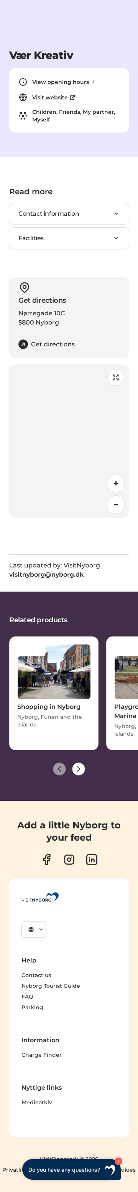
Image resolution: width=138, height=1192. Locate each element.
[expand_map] (115, 377)
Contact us (36, 975)
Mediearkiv (36, 1102)
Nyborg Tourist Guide (50, 985)
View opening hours (60, 82)
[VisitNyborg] (40, 897)
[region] (69, 441)
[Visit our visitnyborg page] (46, 859)
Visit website (50, 97)
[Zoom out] (116, 504)
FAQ (27, 996)
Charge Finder (41, 1054)
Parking (32, 1007)
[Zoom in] (116, 483)
